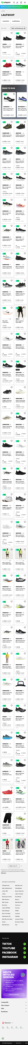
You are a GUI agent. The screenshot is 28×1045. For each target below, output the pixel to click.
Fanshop (17, 908)
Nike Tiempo (5, 902)
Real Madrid (18, 896)
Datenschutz (18, 1043)
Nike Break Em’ (19, 902)
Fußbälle (17, 916)
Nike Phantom (5, 899)
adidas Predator (19, 893)
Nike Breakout (5, 924)
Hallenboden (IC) (6, 916)
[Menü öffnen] (25, 2)
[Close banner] (26, 7)
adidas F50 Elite (6, 908)
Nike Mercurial (18, 885)
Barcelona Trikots (19, 922)
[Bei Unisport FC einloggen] (17, 2)
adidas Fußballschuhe (5, 894)
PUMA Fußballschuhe (18, 911)
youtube (8, 948)
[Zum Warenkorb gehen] (21, 2)
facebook (9, 952)
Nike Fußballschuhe (7, 888)
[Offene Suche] (14, 2)
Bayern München (19, 891)
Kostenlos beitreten (14, 994)
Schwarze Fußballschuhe (18, 905)
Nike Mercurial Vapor (7, 919)
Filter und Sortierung (17, 28)
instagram (10, 957)
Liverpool (17, 913)
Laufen (3, 11)
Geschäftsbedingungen (7, 1043)
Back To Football (6, 913)
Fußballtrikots (18, 888)
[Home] (5, 2)
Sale (16, 924)
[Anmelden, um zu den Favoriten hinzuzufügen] (14, 94)
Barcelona (4, 905)
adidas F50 (5, 891)
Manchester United (7, 896)
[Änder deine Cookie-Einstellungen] (2, 1038)
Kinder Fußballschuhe (5, 922)
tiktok (7, 944)
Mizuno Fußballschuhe (18, 899)
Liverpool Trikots (19, 919)
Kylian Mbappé (5, 910)
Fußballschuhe (5, 885)
